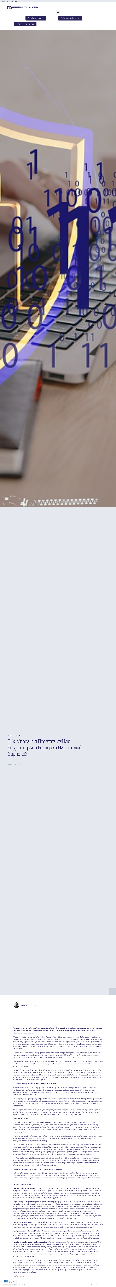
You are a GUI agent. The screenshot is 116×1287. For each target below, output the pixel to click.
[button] (58, 12)
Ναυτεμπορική (21, 1276)
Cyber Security (14, 736)
